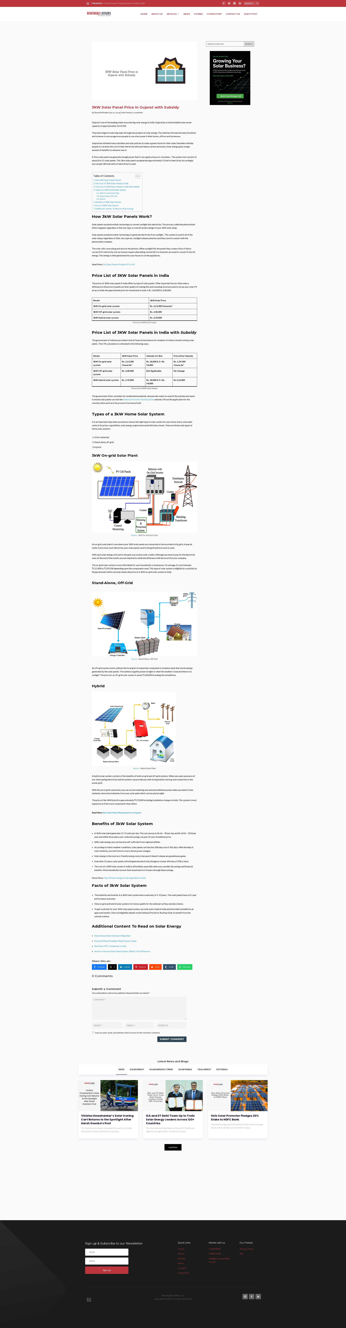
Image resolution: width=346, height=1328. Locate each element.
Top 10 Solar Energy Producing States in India (125, 878)
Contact (182, 1268)
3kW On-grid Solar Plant (109, 193)
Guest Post (250, 14)
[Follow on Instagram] (245, 1296)
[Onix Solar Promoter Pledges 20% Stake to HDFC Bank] (238, 1095)
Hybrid (102, 199)
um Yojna (132, 941)
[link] (99, 967)
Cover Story (214, 14)
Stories (198, 14)
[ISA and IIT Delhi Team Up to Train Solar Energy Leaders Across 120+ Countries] (173, 1095)
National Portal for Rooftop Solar (138, 399)
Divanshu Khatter (101, 112)
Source (134, 535)
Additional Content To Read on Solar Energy (114, 209)
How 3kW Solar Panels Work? (108, 180)
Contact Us (233, 14)
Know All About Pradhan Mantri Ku (110, 941)
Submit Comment (172, 1039)
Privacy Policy (247, 1249)
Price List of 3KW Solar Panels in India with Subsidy (117, 187)
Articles (172, 14)
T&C (242, 1253)
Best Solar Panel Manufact (115, 812)
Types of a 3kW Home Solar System (110, 190)
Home (144, 14)
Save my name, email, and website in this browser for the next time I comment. (127, 1033)
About (181, 1253)
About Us (157, 14)
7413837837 (215, 1249)
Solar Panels (126, 112)
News (187, 14)
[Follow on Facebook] (251, 1296)
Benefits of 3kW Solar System (108, 202)
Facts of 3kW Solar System (107, 205)
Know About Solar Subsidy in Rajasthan (112, 935)
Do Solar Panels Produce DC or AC (119, 264)
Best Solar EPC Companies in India (110, 946)
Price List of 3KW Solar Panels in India (111, 183)
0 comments (137, 112)
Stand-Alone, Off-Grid (108, 196)
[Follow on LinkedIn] (258, 1296)
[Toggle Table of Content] (136, 176)
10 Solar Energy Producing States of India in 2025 (124, 3)
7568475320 (215, 1253)
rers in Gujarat (134, 812)
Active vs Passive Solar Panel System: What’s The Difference (122, 951)
